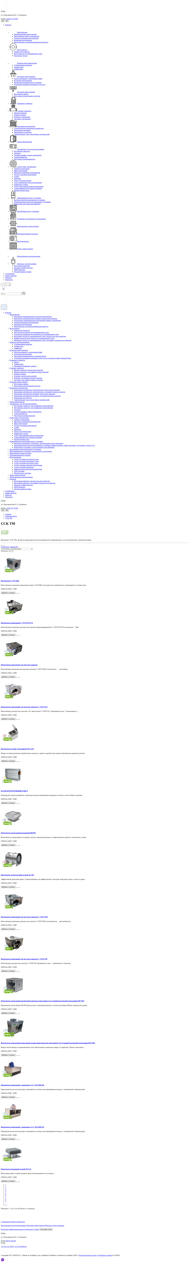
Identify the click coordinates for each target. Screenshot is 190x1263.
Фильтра (13, 479)
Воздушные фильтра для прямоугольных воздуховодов (34, 483)
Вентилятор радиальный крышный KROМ (18, 833)
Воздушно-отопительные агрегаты (27, 96)
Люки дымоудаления (25, 249)
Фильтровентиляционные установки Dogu (30, 356)
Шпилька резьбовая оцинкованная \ (27, 422)
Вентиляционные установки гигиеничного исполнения (31, 451)
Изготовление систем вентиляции (13, 1225)
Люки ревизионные (24, 142)
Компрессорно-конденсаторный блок (28, 469)
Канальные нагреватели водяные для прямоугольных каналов (37, 396)
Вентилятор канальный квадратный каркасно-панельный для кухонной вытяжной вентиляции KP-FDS (42, 1001)
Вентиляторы (22, 32)
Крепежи (17, 179)
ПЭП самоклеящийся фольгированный (28, 186)
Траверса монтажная (21, 169)
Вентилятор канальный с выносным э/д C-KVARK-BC (23, 1085)
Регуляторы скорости (22, 151)
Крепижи (17, 429)
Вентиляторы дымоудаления (27, 226)
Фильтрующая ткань (21, 190)
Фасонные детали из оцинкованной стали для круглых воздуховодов (40, 336)
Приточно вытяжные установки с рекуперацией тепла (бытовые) (38, 443)
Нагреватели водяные (22, 130)
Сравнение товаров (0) (9, 547)
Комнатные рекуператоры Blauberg (27, 204)
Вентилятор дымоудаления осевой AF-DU (17, 875)
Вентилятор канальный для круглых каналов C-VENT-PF (24, 959)
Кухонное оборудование (26, 77)
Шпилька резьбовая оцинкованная (27, 173)
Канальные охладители (23, 132)
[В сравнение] (19, 593)
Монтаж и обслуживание (54, 1225)
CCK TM (8, 518)
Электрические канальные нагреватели (29, 128)
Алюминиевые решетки (23, 65)
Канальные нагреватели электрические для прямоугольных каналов (39, 392)
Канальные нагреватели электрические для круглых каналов (37, 390)
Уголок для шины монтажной (25, 175)
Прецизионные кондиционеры (28, 256)
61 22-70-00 (12, 19)
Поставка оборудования (36, 1225)
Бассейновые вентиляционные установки (25, 449)
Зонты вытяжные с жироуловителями (28, 79)
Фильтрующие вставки (22, 272)
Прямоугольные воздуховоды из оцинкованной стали (34, 338)
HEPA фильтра (19, 270)
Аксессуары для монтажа (26, 167)
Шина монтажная (20, 171)
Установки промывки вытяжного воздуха (29, 84)
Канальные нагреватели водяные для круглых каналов (34, 394)
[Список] (2, 545)
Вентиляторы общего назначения (26, 36)
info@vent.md (11, 1241)
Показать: (4, 551)
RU (7, 21)
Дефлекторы (18, 364)
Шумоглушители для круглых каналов (28, 370)
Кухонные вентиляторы (23, 80)
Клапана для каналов (22, 117)
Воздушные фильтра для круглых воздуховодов (32, 481)
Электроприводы (20, 157)
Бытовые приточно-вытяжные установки (29, 200)
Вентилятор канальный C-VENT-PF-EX (17, 623)
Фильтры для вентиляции (26, 264)
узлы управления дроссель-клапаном (28, 182)
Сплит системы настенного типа (26, 459)
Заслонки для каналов (22, 119)
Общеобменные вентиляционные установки (26, 441)
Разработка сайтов (105, 1255)
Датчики (17, 153)
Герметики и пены (21, 184)
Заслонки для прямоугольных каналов (28, 380)
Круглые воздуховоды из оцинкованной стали (31, 332)
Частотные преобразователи (24, 159)
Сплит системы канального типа (26, 461)
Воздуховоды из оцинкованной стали (28, 54)
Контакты (9, 280)
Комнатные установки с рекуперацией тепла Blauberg (34, 447)
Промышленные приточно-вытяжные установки (32, 202)
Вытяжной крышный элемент (25, 366)
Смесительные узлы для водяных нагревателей (31, 134)
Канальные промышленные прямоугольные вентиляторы (35, 318)
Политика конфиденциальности (13, 1229)
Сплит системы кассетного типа (26, 463)
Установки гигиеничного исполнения (31, 219)
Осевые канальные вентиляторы (26, 38)
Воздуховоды (22, 50)
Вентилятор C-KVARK (10, 581)
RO (3, 21)
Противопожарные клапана (27, 234)
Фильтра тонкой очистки (23, 268)
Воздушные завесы (21, 94)
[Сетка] (4, 545)
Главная (8, 514)
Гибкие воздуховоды (22, 52)
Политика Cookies (32, 1229)
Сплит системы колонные (24, 467)
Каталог (8, 25)
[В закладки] (17, 593)
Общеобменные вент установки (29, 198)
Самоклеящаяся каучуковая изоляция (28, 437)
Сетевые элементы (24, 111)
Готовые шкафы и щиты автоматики (27, 155)
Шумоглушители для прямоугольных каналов (31, 372)
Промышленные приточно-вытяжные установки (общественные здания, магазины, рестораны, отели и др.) (54, 445)
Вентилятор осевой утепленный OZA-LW (17, 749)
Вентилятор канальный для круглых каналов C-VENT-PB (24, 917)
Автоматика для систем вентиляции (30, 149)
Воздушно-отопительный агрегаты (27, 386)
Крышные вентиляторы (23, 40)
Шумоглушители (20, 113)
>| (6, 1205)
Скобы (16, 177)
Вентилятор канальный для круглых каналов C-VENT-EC (24, 707)
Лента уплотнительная (22, 180)
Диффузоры (18, 69)
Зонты (16, 362)
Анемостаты (18, 67)
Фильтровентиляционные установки (28, 82)
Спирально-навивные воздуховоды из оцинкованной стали (36, 334)
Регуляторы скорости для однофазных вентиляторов (33, 406)
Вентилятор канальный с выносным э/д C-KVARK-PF (22, 1127)
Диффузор (18, 348)
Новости (8, 278)
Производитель (11, 516)
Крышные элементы (24, 103)
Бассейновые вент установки (28, 211)
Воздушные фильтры (22, 266)
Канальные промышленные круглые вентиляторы (33, 316)
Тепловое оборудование (26, 92)
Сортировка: (5, 549)
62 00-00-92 (20, 1246)
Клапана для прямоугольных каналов (28, 378)
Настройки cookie (46, 1229)
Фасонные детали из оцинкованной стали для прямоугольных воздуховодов (42, 340)
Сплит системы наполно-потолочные (28, 465)
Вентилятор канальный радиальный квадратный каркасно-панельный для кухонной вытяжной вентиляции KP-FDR (48, 1043)
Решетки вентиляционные (27, 63)
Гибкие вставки (20, 115)
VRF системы (19, 471)
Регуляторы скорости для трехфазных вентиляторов (33, 408)
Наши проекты (10, 276)
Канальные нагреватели (26, 126)
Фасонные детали (20, 56)
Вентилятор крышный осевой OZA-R (16, 1169)
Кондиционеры (23, 241)
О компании (10, 274)
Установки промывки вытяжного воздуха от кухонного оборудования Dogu (42, 358)
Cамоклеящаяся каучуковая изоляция (28, 188)
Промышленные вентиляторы (25, 34)
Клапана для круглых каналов (25, 376)
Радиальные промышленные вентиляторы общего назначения (37, 320)
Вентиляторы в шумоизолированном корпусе (31, 42)
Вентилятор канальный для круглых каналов (19, 665)
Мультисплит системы (22, 473)
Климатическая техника (88, 1255)
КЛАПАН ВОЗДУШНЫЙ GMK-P (14, 791)
